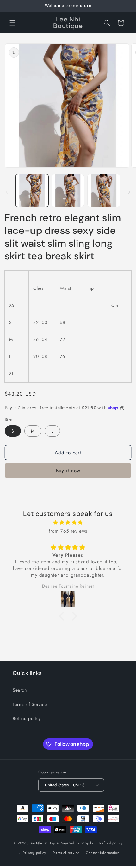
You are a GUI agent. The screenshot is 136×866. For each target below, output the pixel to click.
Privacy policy (34, 852)
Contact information (102, 852)
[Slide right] (129, 192)
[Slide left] (7, 192)
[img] (68, 522)
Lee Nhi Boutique (44, 842)
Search (20, 690)
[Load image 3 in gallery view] (103, 190)
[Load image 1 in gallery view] (31, 190)
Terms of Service (30, 704)
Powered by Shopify (76, 842)
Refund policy (27, 718)
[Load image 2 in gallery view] (68, 190)
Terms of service (66, 852)
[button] (13, 23)
